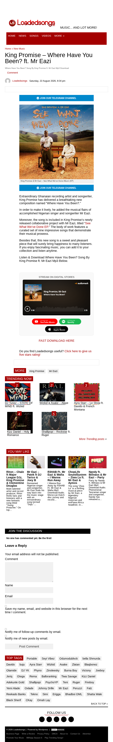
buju (22, 664)
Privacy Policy (43, 734)
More (58, 35)
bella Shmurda (91, 658)
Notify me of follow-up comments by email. (33, 632)
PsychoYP (51, 682)
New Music (19, 48)
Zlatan (76, 664)
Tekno (34, 694)
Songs (33, 35)
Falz (89, 688)
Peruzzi (77, 688)
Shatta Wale (94, 694)
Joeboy (100, 670)
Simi (45, 694)
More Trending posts (93, 439)
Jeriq (9, 676)
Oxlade (29, 688)
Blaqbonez (90, 664)
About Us (64, 734)
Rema (33, 676)
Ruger (76, 682)
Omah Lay (43, 700)
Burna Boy (70, 670)
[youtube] (64, 719)
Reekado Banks (16, 694)
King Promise (36, 371)
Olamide (11, 670)
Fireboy (89, 682)
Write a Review (28, 734)
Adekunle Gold (15, 682)
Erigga (56, 694)
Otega (21, 676)
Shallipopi (35, 682)
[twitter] (49, 719)
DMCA (54, 734)
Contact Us (75, 734)
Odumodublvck (68, 658)
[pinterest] (71, 719)
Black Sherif (13, 700)
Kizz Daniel (88, 676)
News (22, 35)
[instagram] (56, 719)
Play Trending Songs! (54, 738)
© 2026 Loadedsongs (15, 729)
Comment (12, 72)
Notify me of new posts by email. (26, 638)
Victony (86, 670)
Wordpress (43, 729)
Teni (65, 682)
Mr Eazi (53, 371)
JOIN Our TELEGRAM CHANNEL (57, 98)
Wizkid (51, 664)
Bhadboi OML (73, 694)
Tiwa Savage (69, 676)
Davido (10, 664)
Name (9, 585)
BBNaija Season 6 (34, 738)
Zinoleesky (52, 670)
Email (9, 596)
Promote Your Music (15, 738)
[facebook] (42, 719)
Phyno (38, 670)
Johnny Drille (46, 688)
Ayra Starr (35, 664)
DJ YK (25, 670)
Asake (63, 664)
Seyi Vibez (48, 658)
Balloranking (49, 676)
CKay (29, 700)
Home (11, 35)
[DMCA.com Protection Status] (58, 729)
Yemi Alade (13, 688)
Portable (32, 658)
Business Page (12, 734)
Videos (46, 35)
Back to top (98, 704)
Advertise (87, 734)
